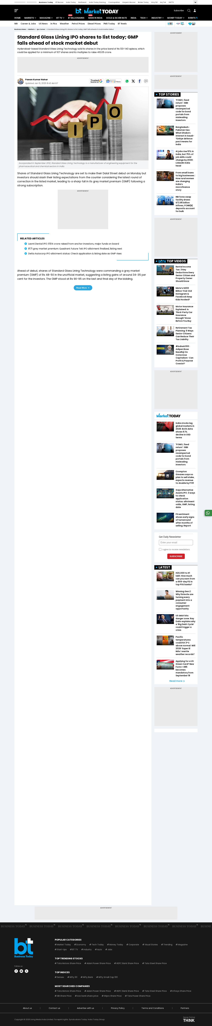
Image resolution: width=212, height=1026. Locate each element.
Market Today (64, 944)
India (133, 17)
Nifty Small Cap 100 (108, 977)
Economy (81, 944)
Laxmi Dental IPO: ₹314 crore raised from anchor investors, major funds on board (73, 243)
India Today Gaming (97, 2)
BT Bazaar (59, 2)
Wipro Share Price (113, 995)
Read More (81, 288)
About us (27, 1008)
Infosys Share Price (181, 991)
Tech (143, 17)
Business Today (46, 2)
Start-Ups (62, 949)
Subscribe (179, 10)
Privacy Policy (118, 1008)
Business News (20, 29)
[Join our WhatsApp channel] (208, 515)
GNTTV (171, 2)
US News (43, 23)
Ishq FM (154, 2)
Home (17, 17)
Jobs (110, 949)
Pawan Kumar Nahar (36, 79)
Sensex (60, 977)
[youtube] (21, 971)
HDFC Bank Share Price (127, 963)
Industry (156, 17)
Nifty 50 (73, 977)
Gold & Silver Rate (116, 17)
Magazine (45, 17)
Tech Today (98, 944)
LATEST (164, 567)
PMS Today (109, 23)
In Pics (53, 23)
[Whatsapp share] (127, 81)
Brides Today (143, 2)
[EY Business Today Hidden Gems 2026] (192, 24)
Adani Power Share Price (99, 963)
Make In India (95, 17)
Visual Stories (151, 944)
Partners (185, 1008)
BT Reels (122, 23)
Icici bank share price (87, 995)
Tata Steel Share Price (156, 963)
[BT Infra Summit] (180, 24)
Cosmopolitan (114, 2)
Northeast (82, 2)
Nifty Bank (88, 977)
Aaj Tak (163, 2)
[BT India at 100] (170, 24)
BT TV (59, 17)
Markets (29, 17)
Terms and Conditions (152, 1008)
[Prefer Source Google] (96, 81)
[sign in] (195, 11)
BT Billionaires (76, 17)
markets (31, 29)
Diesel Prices (94, 23)
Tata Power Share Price (138, 995)
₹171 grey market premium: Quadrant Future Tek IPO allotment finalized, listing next (75, 248)
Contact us (54, 1008)
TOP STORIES (169, 94)
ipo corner (41, 29)
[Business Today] (97, 11)
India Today (71, 2)
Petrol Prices (78, 23)
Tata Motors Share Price (69, 963)
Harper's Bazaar (128, 2)
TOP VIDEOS (176, 261)
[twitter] (26, 971)
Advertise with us (85, 1008)
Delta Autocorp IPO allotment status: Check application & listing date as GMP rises (75, 253)
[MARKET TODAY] (169, 416)
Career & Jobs (28, 23)
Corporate (134, 944)
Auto (99, 949)
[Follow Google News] (113, 81)
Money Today (174, 17)
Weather (64, 23)
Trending (167, 944)
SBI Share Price (64, 995)
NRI (16, 23)
